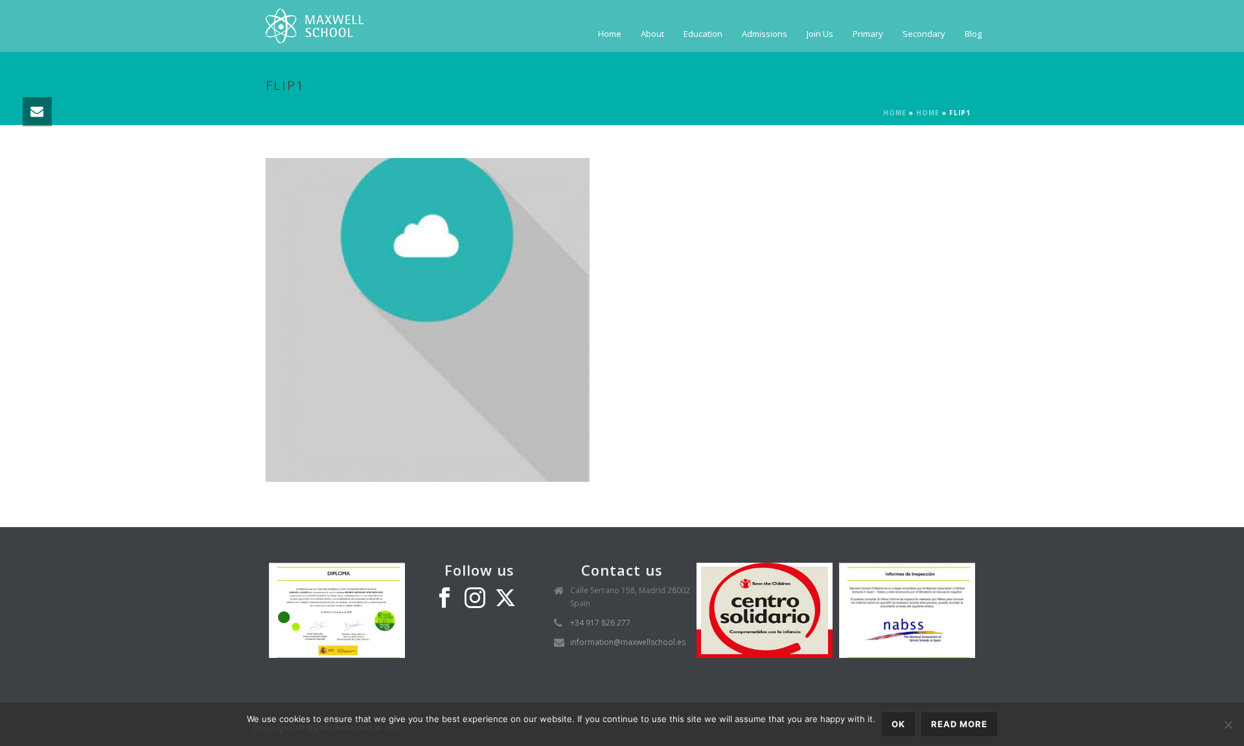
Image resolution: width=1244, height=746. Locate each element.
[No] (1227, 724)
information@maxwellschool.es (627, 642)
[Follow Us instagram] (475, 598)
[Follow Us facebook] (444, 598)
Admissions (764, 34)
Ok (898, 724)
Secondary (924, 34)
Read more (959, 724)
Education (703, 34)
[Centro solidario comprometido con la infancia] (765, 609)
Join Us (820, 34)
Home (609, 34)
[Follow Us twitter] (505, 598)
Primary (868, 34)
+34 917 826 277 (600, 622)
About (652, 34)
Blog (973, 34)
